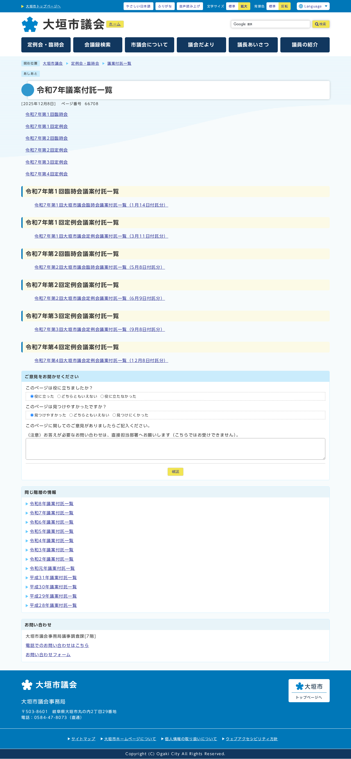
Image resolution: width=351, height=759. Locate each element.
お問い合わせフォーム (48, 655)
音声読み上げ (189, 6)
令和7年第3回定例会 (46, 162)
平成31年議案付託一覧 (53, 578)
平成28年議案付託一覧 (53, 605)
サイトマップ (83, 739)
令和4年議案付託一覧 (52, 541)
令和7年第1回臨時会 (46, 114)
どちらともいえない (79, 396)
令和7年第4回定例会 (46, 174)
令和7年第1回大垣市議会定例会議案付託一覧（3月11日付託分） (101, 236)
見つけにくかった (133, 415)
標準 (232, 6)
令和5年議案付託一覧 (52, 531)
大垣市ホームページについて (130, 739)
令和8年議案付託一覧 (52, 504)
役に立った (44, 396)
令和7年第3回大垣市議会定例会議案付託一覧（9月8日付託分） (99, 329)
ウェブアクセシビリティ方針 (252, 739)
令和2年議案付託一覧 (52, 559)
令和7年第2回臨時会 (46, 138)
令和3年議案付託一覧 (52, 550)
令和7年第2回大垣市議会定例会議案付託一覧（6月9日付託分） (99, 298)
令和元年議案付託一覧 (52, 568)
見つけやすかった (50, 415)
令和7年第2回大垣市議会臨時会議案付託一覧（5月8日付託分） (99, 267)
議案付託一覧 (119, 63)
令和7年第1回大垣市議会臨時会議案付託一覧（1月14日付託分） (101, 205)
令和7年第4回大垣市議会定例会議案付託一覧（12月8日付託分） (101, 360)
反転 (284, 6)
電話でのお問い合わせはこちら (57, 645)
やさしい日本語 (138, 6)
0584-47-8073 (50, 717)
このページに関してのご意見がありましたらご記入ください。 (89, 426)
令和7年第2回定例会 (46, 150)
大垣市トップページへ (43, 6)
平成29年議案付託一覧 (53, 596)
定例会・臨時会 (85, 63)
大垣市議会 (53, 63)
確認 (175, 472)
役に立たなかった (121, 396)
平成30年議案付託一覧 (53, 587)
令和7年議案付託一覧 (52, 513)
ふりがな (165, 6)
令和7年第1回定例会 (46, 126)
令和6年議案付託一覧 (52, 522)
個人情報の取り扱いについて (191, 739)
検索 (322, 24)
